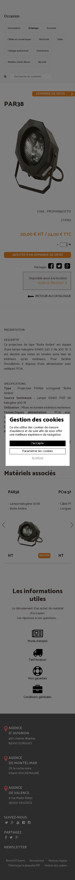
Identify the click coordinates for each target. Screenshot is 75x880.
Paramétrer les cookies (37, 451)
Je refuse (37, 458)
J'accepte (37, 443)
